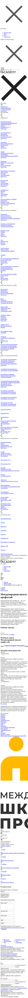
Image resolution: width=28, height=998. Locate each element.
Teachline (3, 717)
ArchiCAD (3, 318)
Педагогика (4, 261)
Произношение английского (8, 375)
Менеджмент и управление (8, 171)
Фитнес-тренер (5, 249)
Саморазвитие (4, 422)
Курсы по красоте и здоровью (8, 199)
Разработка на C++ (6, 127)
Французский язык (6, 409)
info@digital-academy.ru (7, 946)
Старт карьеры (4, 183)
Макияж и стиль (5, 202)
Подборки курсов (20, 939)
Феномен (3, 714)
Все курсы (6, 939)
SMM (2, 164)
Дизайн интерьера (5, 315)
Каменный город (5, 720)
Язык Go (3, 126)
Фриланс (3, 182)
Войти (2, 974)
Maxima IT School (5, 734)
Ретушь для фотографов (7, 293)
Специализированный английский (10, 381)
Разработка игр (5, 190)
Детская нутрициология (7, 226)
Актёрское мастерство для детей (9, 481)
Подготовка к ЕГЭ (5, 431)
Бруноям (3, 719)
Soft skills (3, 467)
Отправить (3, 929)
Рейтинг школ (7, 32)
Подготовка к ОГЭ (6, 464)
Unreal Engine (4, 194)
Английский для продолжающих (9, 370)
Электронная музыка (6, 311)
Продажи (3, 173)
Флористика (4, 319)
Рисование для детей (6, 454)
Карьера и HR (4, 180)
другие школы (7, 882)
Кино (2, 277)
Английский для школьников (8, 404)
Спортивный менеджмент (7, 251)
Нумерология (4, 341)
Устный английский (6, 377)
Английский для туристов (8, 398)
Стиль (2, 233)
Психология (4, 200)
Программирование (6, 108)
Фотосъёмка (4, 134)
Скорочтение (4, 488)
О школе (3, 587)
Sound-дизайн (4, 278)
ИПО (2, 731)
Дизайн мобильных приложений (9, 156)
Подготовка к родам (6, 500)
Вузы (5, 34)
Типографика (4, 154)
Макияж (3, 232)
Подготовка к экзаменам (7, 390)
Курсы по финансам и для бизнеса (10, 266)
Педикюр (3, 244)
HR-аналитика (4, 145)
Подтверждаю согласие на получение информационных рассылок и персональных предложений (12, 994)
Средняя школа (5, 492)
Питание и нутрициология (8, 203)
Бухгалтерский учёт (6, 260)
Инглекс (3, 716)
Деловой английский (6, 385)
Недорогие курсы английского (9, 363)
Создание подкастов (6, 137)
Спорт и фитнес (5, 248)
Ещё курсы (3, 128)
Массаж (3, 243)
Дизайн (3, 151)
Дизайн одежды (5, 324)
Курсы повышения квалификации (10, 258)
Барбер (2, 234)
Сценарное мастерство (7, 303)
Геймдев (3, 191)
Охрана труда (4, 262)
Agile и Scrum (4, 172)
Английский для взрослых (8, 361)
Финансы (3, 270)
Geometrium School (5, 730)
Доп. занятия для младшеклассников (10, 486)
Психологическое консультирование (10, 218)
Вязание (3, 327)
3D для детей (4, 456)
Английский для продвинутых (9, 347)
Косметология (4, 241)
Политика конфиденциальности (9, 953)
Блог (5, 35)
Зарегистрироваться (6, 985)
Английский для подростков (8, 392)
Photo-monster (4, 728)
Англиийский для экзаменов (8, 393)
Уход (2, 240)
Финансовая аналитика (7, 143)
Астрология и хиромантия (8, 338)
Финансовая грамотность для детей (10, 470)
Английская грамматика (7, 362)
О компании (7, 36)
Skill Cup (3, 723)
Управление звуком (6, 308)
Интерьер (3, 316)
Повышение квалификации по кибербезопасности (9, 123)
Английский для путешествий (9, 397)
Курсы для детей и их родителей (9, 427)
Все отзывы (4, 703)
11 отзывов (11, 634)
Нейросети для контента (7, 153)
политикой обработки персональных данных (12, 927)
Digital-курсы (4, 106)
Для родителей (4, 497)
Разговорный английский (7, 348)
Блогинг (3, 474)
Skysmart (3, 733)
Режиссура (3, 300)
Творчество (4, 480)
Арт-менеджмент (5, 175)
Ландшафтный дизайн (6, 331)
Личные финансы (5, 423)
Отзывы (3, 589)
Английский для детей (7, 402)
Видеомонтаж (4, 135)
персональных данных (7, 991)
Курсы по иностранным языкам (9, 344)
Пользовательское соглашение (9, 955)
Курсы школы (4, 590)
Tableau (3, 146)
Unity (2, 192)
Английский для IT (6, 384)
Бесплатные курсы (5, 503)
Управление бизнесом (6, 267)
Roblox (2, 443)
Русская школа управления (8, 727)
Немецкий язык (5, 413)
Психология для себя (6, 217)
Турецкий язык (5, 417)
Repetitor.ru (3, 726)
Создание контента (6, 109)
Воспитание (4, 498)
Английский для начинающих (9, 346)
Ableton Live (4, 309)
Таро (2, 339)
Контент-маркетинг (6, 165)
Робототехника (5, 445)
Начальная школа (5, 485)
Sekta (2, 724)
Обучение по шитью (6, 326)
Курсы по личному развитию (8, 421)
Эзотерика (3, 336)
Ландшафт (3, 332)
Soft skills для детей (6, 469)
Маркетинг (4, 161)
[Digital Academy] (3, 934)
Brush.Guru (3, 721)
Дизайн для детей (5, 453)
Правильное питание (6, 225)
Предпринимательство (7, 269)
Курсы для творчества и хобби (9, 274)
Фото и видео (4, 275)
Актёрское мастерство (6, 301)
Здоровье (3, 255)
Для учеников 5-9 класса (7, 493)
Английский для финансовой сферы (10, 382)
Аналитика (4, 111)
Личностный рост (5, 215)
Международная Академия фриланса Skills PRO (13, 736)
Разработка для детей (6, 446)
